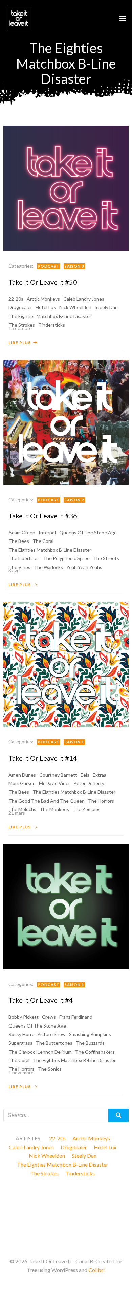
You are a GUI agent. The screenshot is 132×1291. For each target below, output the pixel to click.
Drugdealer (20, 307)
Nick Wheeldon (75, 307)
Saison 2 (74, 500)
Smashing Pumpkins (90, 1034)
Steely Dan (106, 307)
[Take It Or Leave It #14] (66, 663)
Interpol (47, 532)
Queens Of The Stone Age (88, 532)
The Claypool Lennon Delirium (40, 1052)
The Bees (18, 541)
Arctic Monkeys (43, 299)
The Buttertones (54, 1043)
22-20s (15, 299)
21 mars (16, 813)
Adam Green (21, 532)
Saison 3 (74, 266)
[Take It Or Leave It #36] (66, 421)
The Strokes (44, 1173)
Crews (49, 1017)
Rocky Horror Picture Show (37, 1034)
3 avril (14, 570)
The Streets (106, 558)
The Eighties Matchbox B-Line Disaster (49, 316)
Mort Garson (22, 783)
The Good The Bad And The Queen (46, 801)
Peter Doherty (88, 783)
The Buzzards (90, 1043)
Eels (85, 775)
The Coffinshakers (95, 1052)
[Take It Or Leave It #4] (66, 906)
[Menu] (123, 18)
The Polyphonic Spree (66, 558)
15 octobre (20, 328)
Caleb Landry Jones (83, 299)
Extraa (99, 775)
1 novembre (21, 1072)
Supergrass (20, 1043)
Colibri (96, 1270)
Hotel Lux (46, 307)
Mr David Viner (54, 783)
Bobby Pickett (23, 1017)
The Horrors (101, 801)
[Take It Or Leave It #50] (66, 187)
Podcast (48, 266)
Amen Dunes (22, 775)
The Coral (42, 541)
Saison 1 (74, 742)
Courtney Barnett (58, 775)
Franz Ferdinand (75, 1017)
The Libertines (24, 558)
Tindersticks (80, 1173)
